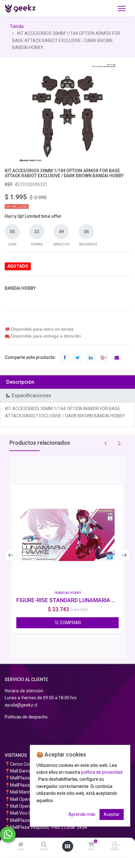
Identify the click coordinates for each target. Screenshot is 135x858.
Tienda (17, 26)
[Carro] (91, 844)
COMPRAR (70, 622)
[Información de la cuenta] (114, 844)
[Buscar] (44, 844)
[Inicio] (21, 844)
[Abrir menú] (67, 846)
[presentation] (11, 555)
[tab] (67, 382)
